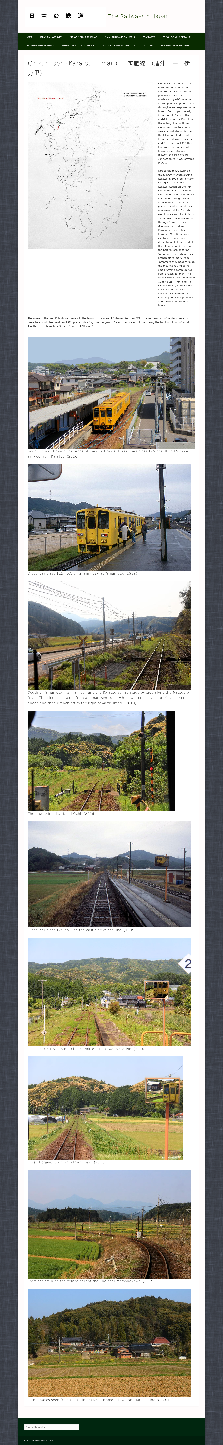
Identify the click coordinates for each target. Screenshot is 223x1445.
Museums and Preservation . (119, 45)
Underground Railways (40, 45)
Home (29, 37)
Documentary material (175, 45)
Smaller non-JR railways (120, 37)
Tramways (149, 37)
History (148, 45)
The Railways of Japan (138, 16)
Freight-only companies (177, 37)
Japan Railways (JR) (51, 37)
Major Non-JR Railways (83, 37)
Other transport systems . (78, 45)
